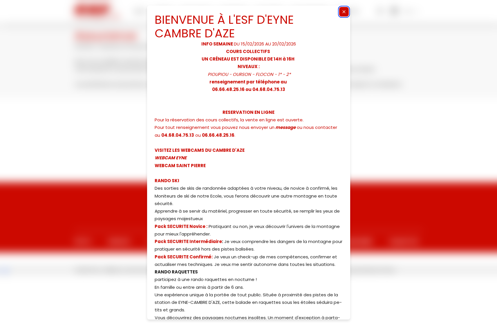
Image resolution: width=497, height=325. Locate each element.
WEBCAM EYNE (171, 158)
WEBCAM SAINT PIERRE (180, 165)
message (285, 127)
